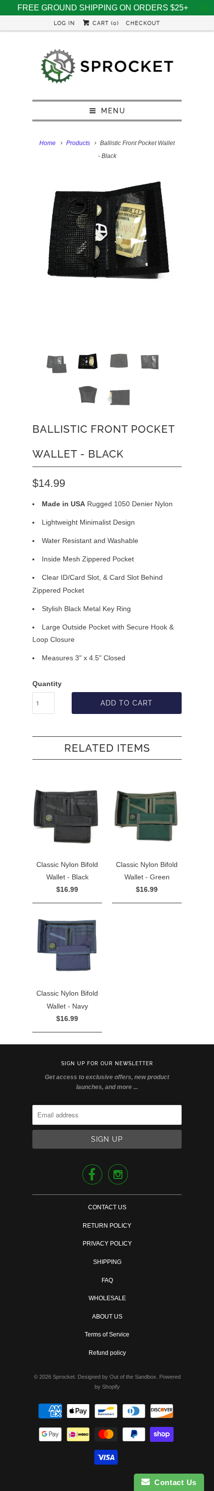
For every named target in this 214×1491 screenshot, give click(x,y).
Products (78, 143)
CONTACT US (107, 1207)
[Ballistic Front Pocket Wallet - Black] (107, 234)
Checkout (143, 23)
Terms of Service (107, 1334)
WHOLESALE (107, 1298)
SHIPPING (107, 1261)
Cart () (105, 23)
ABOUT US (107, 1316)
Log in (64, 23)
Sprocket (64, 1377)
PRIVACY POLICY (107, 1243)
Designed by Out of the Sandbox (117, 1377)
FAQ (107, 1280)
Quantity (47, 684)
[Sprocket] (107, 69)
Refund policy (107, 1352)
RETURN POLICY (107, 1225)
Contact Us (173, 1482)
